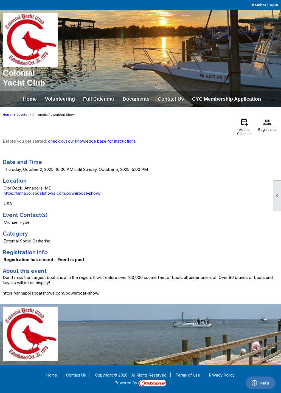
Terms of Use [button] (188, 375)
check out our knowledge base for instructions (92, 141)
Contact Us (171, 99)
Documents (136, 99)
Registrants (267, 124)
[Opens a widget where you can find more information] (260, 383)
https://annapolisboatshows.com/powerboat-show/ (52, 193)
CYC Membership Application (226, 99)
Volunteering (60, 99)
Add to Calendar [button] (244, 126)
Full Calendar (98, 99)
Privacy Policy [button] (222, 375)
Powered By (126, 382)
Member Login (264, 5)
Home (30, 99)
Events (22, 115)
